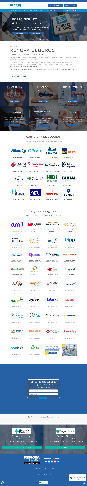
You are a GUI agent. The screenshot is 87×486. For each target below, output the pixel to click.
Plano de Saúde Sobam (17, 260)
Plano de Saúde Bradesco (34, 229)
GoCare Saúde (52, 288)
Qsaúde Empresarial (34, 260)
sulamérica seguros (52, 171)
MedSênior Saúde (17, 304)
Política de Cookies (49, 474)
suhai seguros (68, 185)
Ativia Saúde (17, 288)
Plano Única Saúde (70, 260)
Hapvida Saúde (70, 274)
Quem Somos (18, 10)
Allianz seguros (18, 158)
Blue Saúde (52, 304)
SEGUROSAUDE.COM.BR (65, 447)
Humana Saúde (52, 320)
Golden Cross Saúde (70, 320)
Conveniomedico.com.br (22, 447)
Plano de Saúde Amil (17, 229)
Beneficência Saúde (17, 274)
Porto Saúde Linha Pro (52, 260)
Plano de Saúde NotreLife (34, 245)
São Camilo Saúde (52, 337)
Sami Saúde (70, 304)
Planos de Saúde (38, 10)
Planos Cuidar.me (70, 288)
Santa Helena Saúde (52, 274)
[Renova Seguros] (15, 5)
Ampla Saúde (34, 288)
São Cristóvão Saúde (17, 320)
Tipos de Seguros (28, 10)
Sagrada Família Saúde (17, 337)
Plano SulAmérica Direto (17, 245)
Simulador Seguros (56, 10)
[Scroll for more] (43, 38)
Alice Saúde (35, 304)
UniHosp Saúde (35, 353)
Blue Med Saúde (17, 353)
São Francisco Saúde (34, 320)
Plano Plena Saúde (52, 245)
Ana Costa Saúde (34, 274)
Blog (47, 10)
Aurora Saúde (34, 337)
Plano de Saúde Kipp (70, 245)
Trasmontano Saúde (70, 337)
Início (12, 10)
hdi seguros (51, 185)
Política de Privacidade (38, 474)
